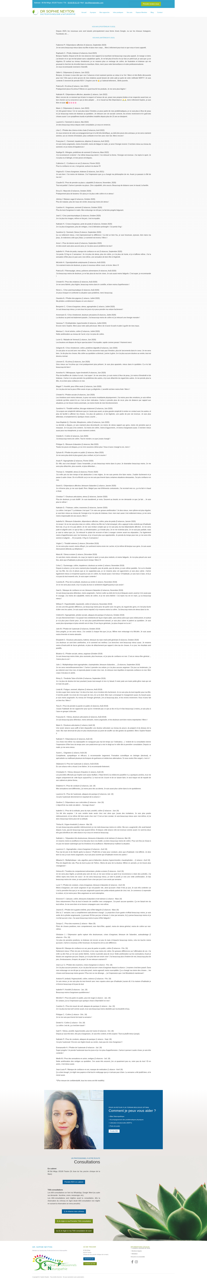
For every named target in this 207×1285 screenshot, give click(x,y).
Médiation (135, 1254)
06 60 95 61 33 (73, 3)
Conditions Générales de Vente (141, 1248)
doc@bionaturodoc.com (94, 3)
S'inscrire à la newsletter (138, 1257)
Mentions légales (137, 1251)
